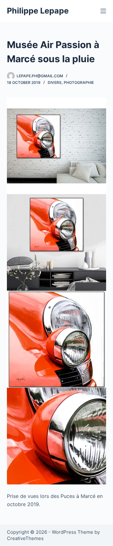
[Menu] (103, 11)
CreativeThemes (25, 538)
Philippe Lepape (38, 10)
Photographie (79, 82)
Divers (55, 82)
